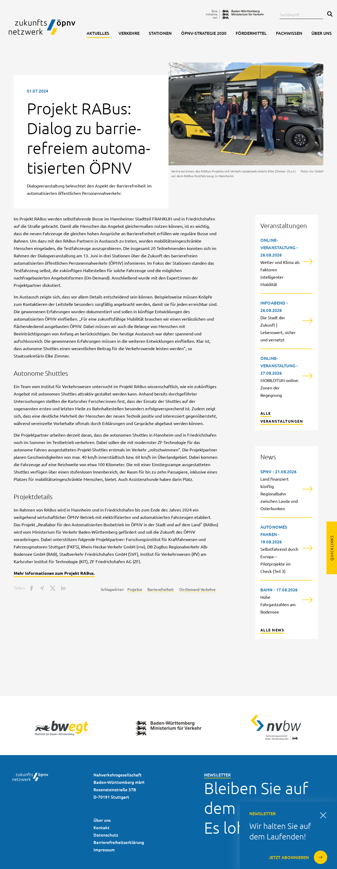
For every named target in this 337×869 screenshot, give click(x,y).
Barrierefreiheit (160, 589)
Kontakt (101, 827)
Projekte (134, 589)
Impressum (104, 849)
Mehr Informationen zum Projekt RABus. (54, 573)
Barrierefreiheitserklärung (118, 842)
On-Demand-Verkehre (197, 589)
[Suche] (328, 14)
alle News (272, 629)
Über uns (102, 820)
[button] (32, 588)
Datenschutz (105, 835)
